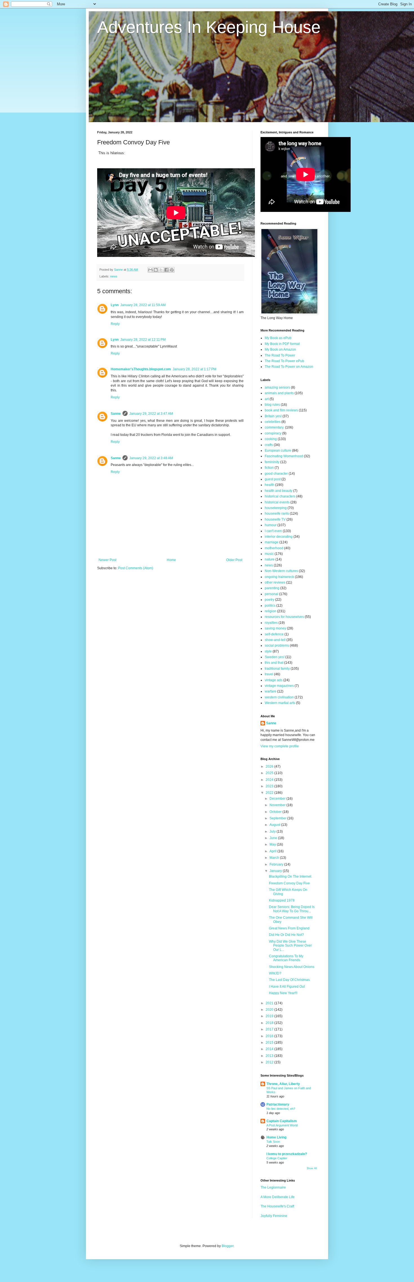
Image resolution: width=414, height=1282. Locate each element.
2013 (270, 1056)
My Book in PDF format (282, 344)
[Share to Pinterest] (172, 270)
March (275, 858)
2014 (270, 1049)
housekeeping (276, 508)
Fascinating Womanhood (284, 456)
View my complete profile (280, 746)
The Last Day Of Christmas (289, 980)
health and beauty (278, 491)
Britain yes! (273, 416)
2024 (270, 780)
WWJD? (275, 973)
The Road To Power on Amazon (289, 367)
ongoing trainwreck (279, 577)
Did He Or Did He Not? (286, 935)
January (276, 871)
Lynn (115, 305)
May (273, 844)
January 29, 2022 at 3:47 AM (151, 414)
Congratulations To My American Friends (286, 958)
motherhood (274, 548)
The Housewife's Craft (277, 1206)
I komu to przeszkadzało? (286, 1154)
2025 (270, 773)
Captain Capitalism (281, 1121)
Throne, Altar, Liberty (283, 1084)
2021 (270, 1003)
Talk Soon (273, 1141)
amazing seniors (277, 387)
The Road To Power (280, 355)
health (269, 485)
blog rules (272, 405)
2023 (270, 786)
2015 (270, 1043)
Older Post (234, 560)
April (273, 851)
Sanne (116, 414)
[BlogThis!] (156, 270)
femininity (272, 462)
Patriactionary (277, 1104)
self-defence (274, 634)
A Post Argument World (282, 1125)
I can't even (273, 531)
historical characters (280, 496)
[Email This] (150, 270)
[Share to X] (161, 270)
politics (270, 606)
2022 (270, 793)
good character (276, 474)
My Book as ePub (278, 338)
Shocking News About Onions (291, 967)
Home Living (276, 1137)
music (269, 554)
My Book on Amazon (280, 349)
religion (270, 611)
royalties (271, 623)
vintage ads (273, 680)
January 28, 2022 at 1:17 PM (194, 369)
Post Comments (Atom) (135, 568)
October (276, 812)
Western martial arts (280, 703)
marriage (272, 542)
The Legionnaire (273, 1187)
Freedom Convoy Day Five (289, 883)
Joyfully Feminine (274, 1216)
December (278, 799)
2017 (270, 1029)
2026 (270, 766)
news (113, 276)
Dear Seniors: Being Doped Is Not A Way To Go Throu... (292, 909)
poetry (269, 600)
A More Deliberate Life (278, 1197)
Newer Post (107, 560)
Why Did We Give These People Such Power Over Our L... (290, 946)
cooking (271, 439)
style (268, 651)
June (274, 838)
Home (171, 560)
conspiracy (273, 433)
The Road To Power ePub (284, 361)
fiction (269, 468)
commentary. (274, 427)
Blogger (227, 1246)
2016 (270, 1036)
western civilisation (279, 697)
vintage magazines (279, 686)
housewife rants (277, 514)
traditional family (277, 669)
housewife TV (275, 519)
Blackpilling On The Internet (290, 876)
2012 (270, 1062)
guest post (273, 479)
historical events (277, 502)
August (275, 825)
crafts (269, 445)
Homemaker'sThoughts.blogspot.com (141, 369)
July (273, 831)
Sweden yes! (274, 657)
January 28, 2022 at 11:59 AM (143, 305)
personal (271, 594)
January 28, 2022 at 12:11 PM (143, 340)
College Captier (276, 1158)
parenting (272, 588)
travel (269, 674)
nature (270, 559)
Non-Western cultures (281, 571)
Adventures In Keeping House (208, 27)
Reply (115, 324)
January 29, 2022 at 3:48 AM (151, 458)
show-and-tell (275, 640)
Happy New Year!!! (283, 993)
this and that (274, 663)
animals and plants (279, 393)
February (277, 864)
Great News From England (289, 928)
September (278, 818)
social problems (277, 645)
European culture (278, 450)
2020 (270, 1010)
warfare (270, 691)
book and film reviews (281, 410)
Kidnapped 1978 (282, 900)
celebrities (273, 422)
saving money (275, 628)
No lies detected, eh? (280, 1108)
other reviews (275, 582)
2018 (270, 1023)
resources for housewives (284, 617)
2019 (270, 1016)
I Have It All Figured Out (287, 987)
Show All (312, 1168)
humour (271, 525)
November (278, 805)
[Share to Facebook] (166, 270)
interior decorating (279, 537)
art (267, 399)
